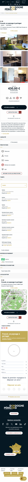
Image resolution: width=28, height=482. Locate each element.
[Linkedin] (17, 4)
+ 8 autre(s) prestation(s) (14, 101)
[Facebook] (9, 4)
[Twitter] (13, 4)
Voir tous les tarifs (14, 92)
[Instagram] (11, 4)
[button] (14, 42)
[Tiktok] (19, 4)
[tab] (12, 185)
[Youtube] (15, 4)
